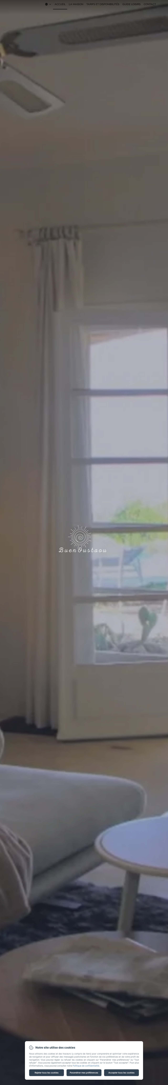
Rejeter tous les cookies (47, 1072)
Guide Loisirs (131, 4)
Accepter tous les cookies (121, 1072)
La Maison (76, 4)
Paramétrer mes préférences (84, 1072)
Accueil (60, 4)
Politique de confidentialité (86, 1065)
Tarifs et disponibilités (102, 4)
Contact (150, 4)
